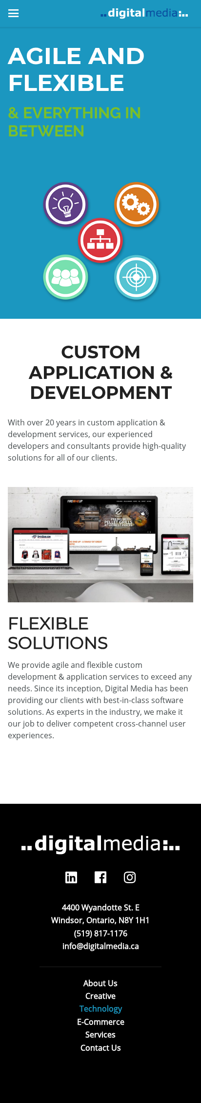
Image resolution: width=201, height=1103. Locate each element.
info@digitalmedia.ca (100, 946)
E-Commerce (100, 1021)
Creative (100, 996)
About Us (100, 983)
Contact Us (100, 1047)
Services (100, 1034)
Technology (101, 1008)
